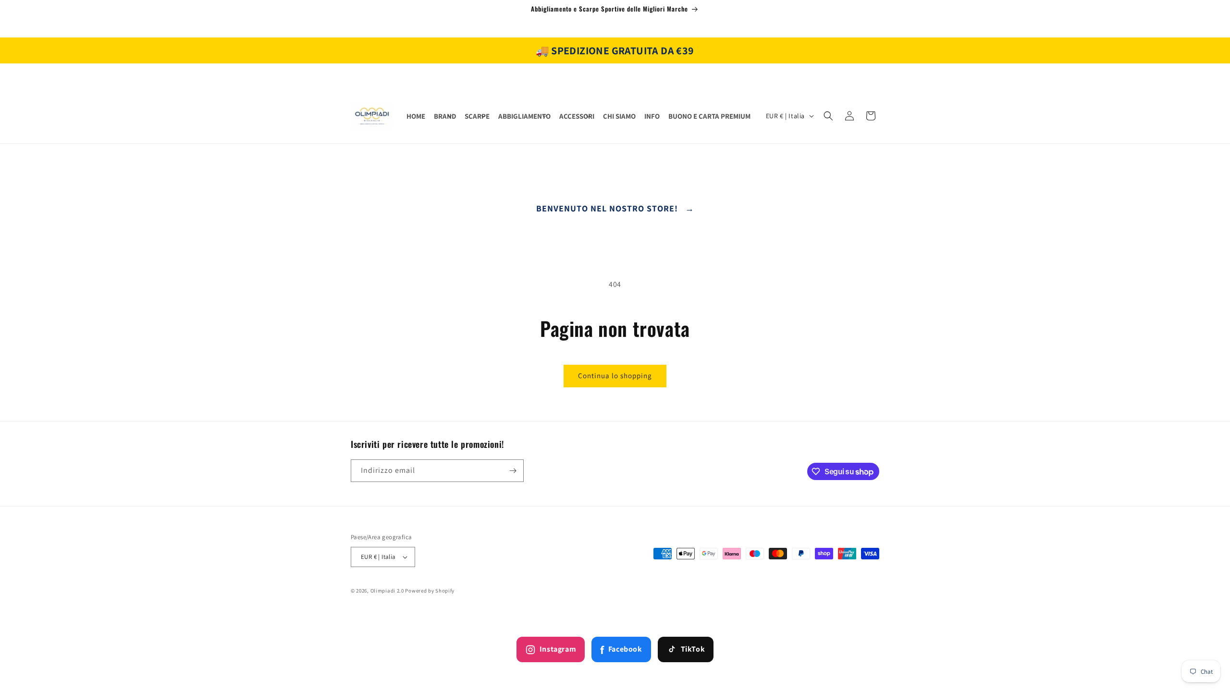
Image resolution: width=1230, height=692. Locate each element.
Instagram (558, 649)
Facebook (621, 649)
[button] (445, 116)
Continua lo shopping (615, 375)
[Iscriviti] (512, 470)
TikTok (693, 649)
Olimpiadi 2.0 (387, 590)
